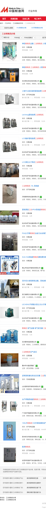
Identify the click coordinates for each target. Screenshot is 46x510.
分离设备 (29, 47)
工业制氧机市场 (18, 23)
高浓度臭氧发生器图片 (34, 483)
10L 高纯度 (30, 186)
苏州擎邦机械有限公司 (29, 342)
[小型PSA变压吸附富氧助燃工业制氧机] (9, 99)
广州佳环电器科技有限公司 (30, 413)
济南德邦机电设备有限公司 (30, 197)
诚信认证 (6, 37)
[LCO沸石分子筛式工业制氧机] (9, 170)
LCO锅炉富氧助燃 (32, 138)
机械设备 (14, 18)
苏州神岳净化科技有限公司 (30, 57)
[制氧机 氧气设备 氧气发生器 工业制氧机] (9, 336)
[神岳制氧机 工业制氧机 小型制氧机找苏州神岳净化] (9, 75)
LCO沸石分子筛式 (32, 162)
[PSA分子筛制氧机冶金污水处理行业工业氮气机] (9, 241)
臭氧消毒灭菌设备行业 (34, 492)
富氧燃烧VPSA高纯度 (34, 209)
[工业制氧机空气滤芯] (9, 360)
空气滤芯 (29, 352)
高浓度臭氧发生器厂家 (34, 488)
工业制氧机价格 (11, 498)
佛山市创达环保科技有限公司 (31, 268)
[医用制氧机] (9, 455)
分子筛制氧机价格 (37, 28)
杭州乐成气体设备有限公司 (30, 105)
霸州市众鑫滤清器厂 (28, 366)
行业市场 (32, 11)
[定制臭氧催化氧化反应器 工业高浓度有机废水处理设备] (9, 383)
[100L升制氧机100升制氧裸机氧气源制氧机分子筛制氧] (9, 431)
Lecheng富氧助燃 (33, 115)
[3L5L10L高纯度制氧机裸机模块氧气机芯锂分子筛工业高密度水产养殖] (9, 265)
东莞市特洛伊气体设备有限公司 (32, 460)
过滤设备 (29, 356)
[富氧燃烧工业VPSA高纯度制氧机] (9, 217)
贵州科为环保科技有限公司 (30, 437)
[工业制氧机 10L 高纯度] (9, 194)
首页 (4, 18)
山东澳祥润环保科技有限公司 (31, 387)
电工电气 (37, 18)
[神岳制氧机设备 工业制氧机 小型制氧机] (9, 51)
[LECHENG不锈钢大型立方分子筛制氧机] (9, 312)
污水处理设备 (30, 379)
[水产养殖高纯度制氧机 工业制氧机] (9, 407)
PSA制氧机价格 (21, 28)
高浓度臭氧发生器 (32, 478)
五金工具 (25, 18)
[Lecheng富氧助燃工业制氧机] (9, 123)
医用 (26, 447)
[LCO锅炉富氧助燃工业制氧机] (9, 146)
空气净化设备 (30, 95)
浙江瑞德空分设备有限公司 (30, 294)
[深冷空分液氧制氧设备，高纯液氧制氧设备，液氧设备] (9, 289)
